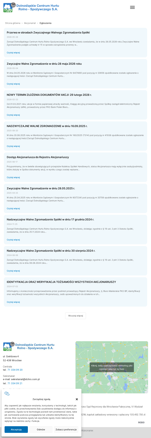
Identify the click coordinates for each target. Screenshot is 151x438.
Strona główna (12, 23)
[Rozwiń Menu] (132, 7)
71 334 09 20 (15, 369)
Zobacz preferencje (66, 429)
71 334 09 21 (15, 383)
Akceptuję (16, 429)
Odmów (41, 429)
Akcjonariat (30, 23)
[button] (76, 399)
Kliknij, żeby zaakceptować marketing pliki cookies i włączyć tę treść (111, 367)
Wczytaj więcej (75, 315)
